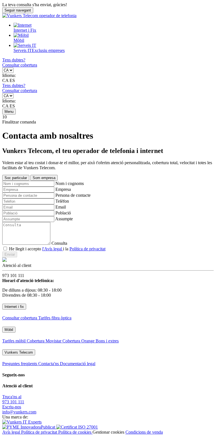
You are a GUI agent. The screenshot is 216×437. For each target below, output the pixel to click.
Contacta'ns (49, 363)
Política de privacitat (87, 248)
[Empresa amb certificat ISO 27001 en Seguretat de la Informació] (77, 427)
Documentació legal (77, 363)
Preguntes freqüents (20, 363)
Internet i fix (14, 307)
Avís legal (11, 432)
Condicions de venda (144, 432)
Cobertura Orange (79, 340)
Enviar (9, 254)
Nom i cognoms (69, 183)
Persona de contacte (73, 195)
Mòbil (19, 40)
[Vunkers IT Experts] (22, 422)
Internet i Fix (25, 30)
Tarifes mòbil (14, 340)
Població (63, 213)
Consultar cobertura (19, 65)
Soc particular (15, 178)
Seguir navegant (17, 10)
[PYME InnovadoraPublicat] (29, 427)
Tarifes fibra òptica (54, 317)
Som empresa (44, 178)
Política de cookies (75, 432)
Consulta (59, 243)
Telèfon (62, 201)
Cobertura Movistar (44, 340)
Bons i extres (107, 340)
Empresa (63, 189)
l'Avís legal (52, 248)
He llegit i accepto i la (57, 248)
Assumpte (64, 218)
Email (60, 207)
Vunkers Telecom (18, 352)
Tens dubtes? (13, 60)
